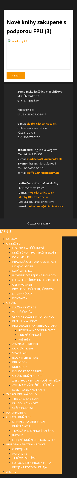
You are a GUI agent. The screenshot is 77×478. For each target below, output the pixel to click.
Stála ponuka (22, 408)
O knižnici (13, 243)
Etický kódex (22, 293)
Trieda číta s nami (25, 398)
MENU (5, 231)
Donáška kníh (22, 348)
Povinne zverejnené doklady (34, 275)
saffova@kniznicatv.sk (43, 172)
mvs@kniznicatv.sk (41, 192)
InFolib (17, 435)
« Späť (15, 75)
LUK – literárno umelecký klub (36, 280)
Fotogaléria (15, 412)
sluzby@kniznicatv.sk (41, 123)
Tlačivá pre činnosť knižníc (33, 430)
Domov (11, 239)
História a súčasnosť (28, 248)
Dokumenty (21, 257)
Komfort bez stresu (27, 371)
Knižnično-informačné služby (35, 252)
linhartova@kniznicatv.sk (45, 206)
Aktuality (19, 453)
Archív (11, 472)
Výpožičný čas (22, 312)
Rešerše (24, 339)
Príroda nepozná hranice (26, 444)
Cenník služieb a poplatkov (33, 316)
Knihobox (19, 367)
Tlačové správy (24, 458)
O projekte (20, 449)
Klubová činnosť (25, 403)
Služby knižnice (24, 307)
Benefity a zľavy (24, 321)
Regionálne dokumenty (36, 330)
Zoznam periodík (25, 344)
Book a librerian (25, 357)
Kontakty (19, 298)
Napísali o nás (22, 271)
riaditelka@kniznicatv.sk (44, 159)
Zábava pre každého (21, 394)
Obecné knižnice (18, 417)
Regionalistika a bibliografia (34, 325)
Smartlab (19, 353)
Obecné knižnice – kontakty (33, 440)
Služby (11, 303)
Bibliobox (19, 362)
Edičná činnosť (29, 335)
